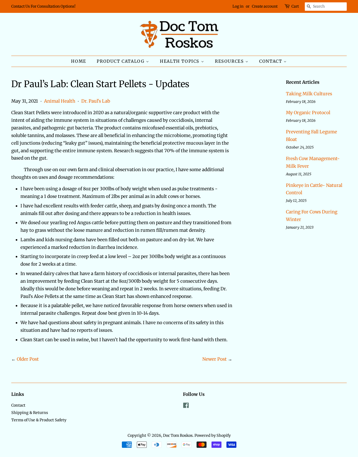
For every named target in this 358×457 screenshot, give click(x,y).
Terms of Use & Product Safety (38, 420)
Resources (230, 61)
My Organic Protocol (308, 112)
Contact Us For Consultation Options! (43, 6)
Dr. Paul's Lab (95, 101)
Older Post (28, 359)
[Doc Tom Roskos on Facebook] (186, 406)
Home (78, 61)
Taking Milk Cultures (309, 94)
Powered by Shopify (212, 435)
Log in (237, 6)
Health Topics (180, 61)
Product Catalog (121, 61)
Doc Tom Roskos (178, 435)
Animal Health (59, 101)
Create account (265, 6)
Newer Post (214, 359)
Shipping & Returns (29, 412)
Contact (271, 61)
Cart (295, 6)
